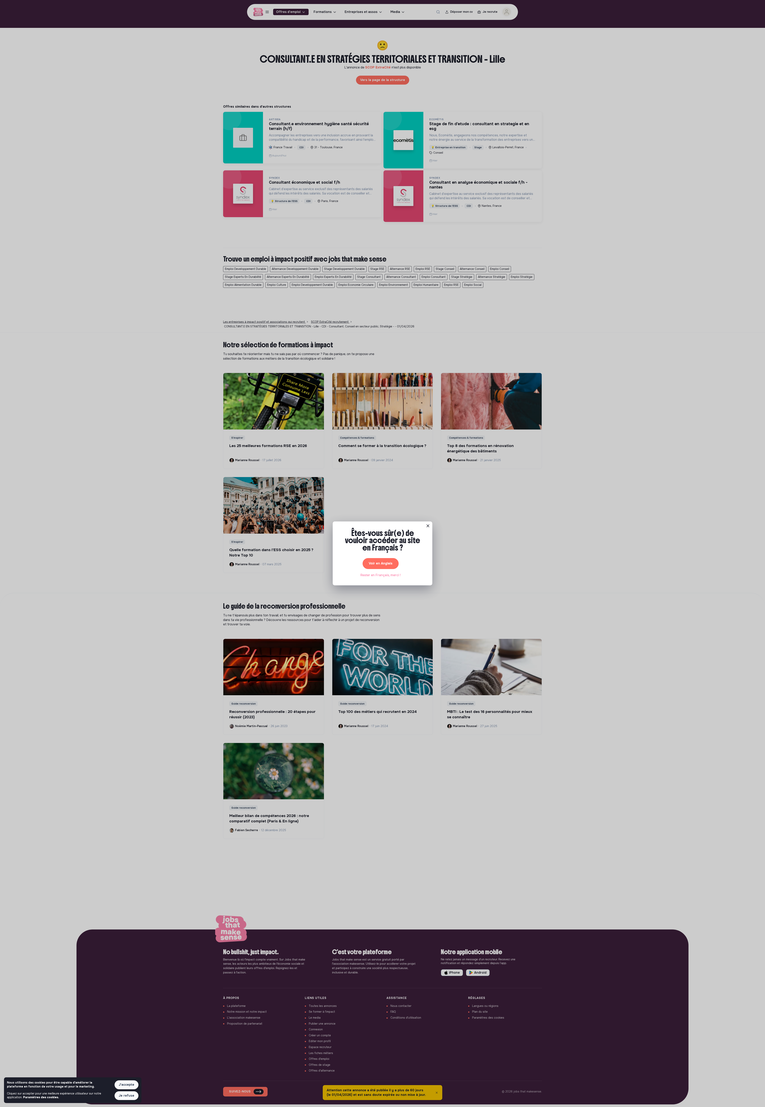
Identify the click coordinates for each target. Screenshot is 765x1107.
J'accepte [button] (126, 1085)
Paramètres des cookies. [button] (41, 1097)
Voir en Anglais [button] (380, 563)
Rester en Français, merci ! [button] (380, 575)
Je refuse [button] (126, 1095)
